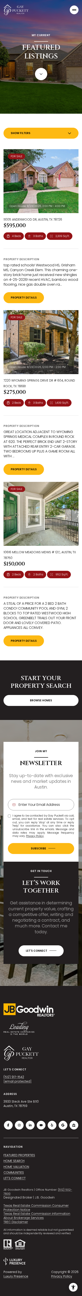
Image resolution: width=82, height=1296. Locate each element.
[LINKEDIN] (30, 1125)
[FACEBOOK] (8, 1125)
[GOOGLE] (63, 1125)
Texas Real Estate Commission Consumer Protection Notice (36, 1207)
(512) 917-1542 (13, 1077)
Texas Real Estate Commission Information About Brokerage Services (36, 1215)
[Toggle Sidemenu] (74, 9)
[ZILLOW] (74, 1125)
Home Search (13, 1161)
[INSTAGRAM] (19, 1125)
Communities (13, 1172)
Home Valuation (16, 1167)
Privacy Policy (35, 836)
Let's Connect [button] (14, 1178)
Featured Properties (19, 1155)
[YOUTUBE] (41, 1125)
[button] (41, 950)
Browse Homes (41, 700)
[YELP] (52, 1125)
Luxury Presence (15, 1276)
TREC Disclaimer (15, 1222)
